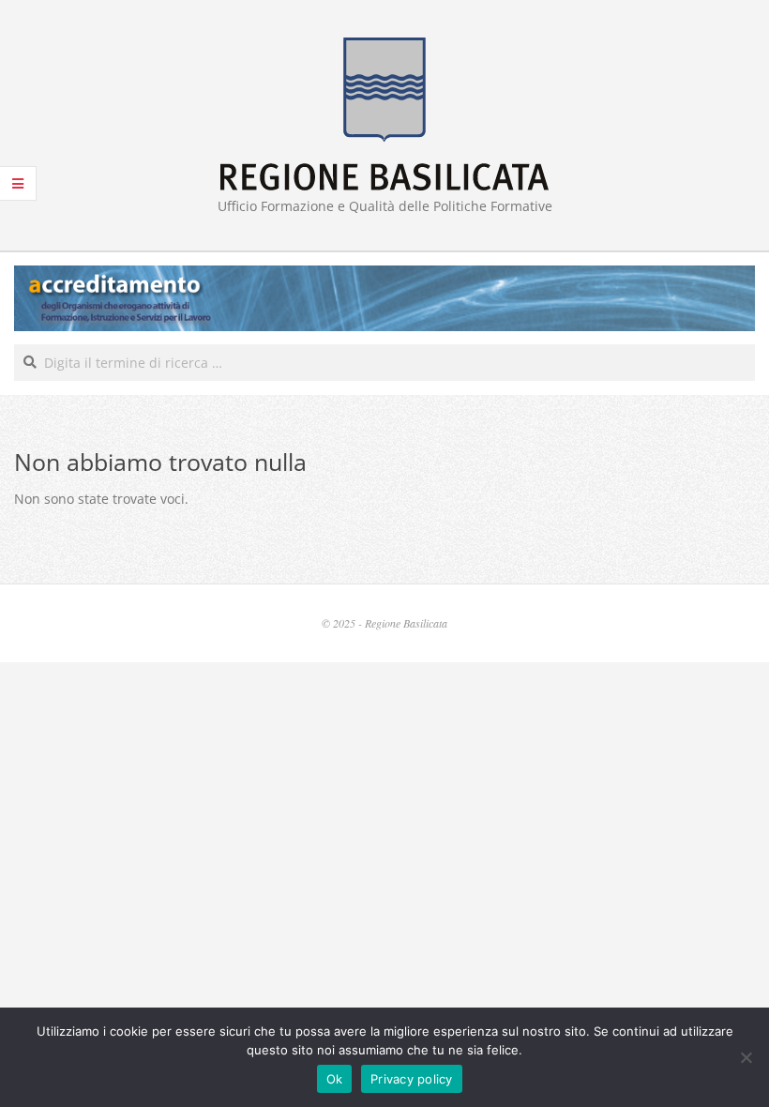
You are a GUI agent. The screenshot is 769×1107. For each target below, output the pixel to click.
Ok (334, 1078)
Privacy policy (411, 1078)
